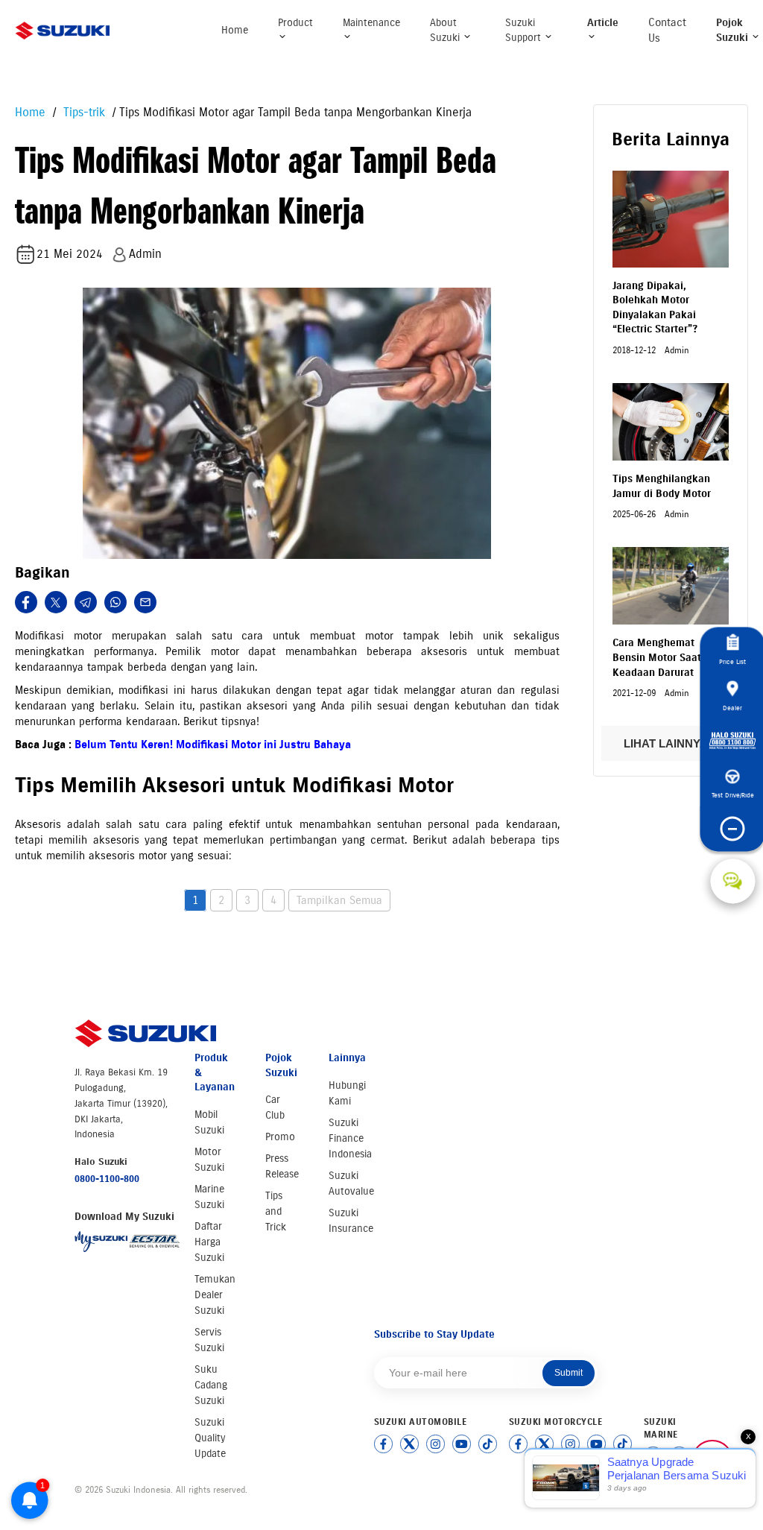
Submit (568, 1373)
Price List (732, 661)
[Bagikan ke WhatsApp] (115, 602)
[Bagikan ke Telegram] (86, 602)
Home (234, 30)
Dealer (732, 708)
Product (295, 22)
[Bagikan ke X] (56, 602)
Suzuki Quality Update (210, 1438)
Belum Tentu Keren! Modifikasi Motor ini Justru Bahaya (213, 744)
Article (602, 22)
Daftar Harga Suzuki (209, 1242)
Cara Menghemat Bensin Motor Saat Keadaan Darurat (656, 657)
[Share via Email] (145, 602)
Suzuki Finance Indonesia (350, 1138)
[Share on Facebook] (26, 602)
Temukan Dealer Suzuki (214, 1295)
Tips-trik (82, 112)
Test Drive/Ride (733, 795)
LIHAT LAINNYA (667, 743)
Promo (280, 1137)
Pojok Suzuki (733, 30)
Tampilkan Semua (339, 900)
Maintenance (371, 22)
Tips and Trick (275, 1211)
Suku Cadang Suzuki (210, 1385)
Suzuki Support (524, 30)
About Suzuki (446, 30)
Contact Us (667, 30)
